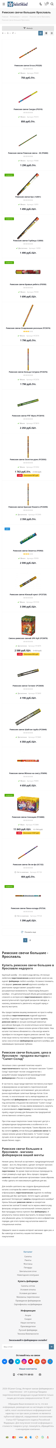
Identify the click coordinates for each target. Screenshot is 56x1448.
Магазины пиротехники (28, 1297)
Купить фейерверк (28, 1281)
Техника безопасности (28, 1333)
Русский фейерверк (28, 1330)
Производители (28, 1326)
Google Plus (43, 1361)
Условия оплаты (28, 1289)
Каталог (28, 1251)
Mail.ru (50, 1361)
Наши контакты (28, 1322)
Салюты (28, 1256)
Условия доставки (28, 1293)
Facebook (11, 1361)
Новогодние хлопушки (28, 1275)
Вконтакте (4, 1361)
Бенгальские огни (28, 1271)
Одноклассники (37, 1361)
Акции (28, 1315)
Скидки (28, 1319)
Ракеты (28, 1260)
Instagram (24, 1361)
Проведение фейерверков (28, 1300)
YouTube (30, 1361)
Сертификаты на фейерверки (28, 1304)
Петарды (28, 1267)
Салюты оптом (28, 1286)
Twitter (17, 1361)
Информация (28, 1310)
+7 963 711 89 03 (25, 1374)
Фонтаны (28, 1263)
